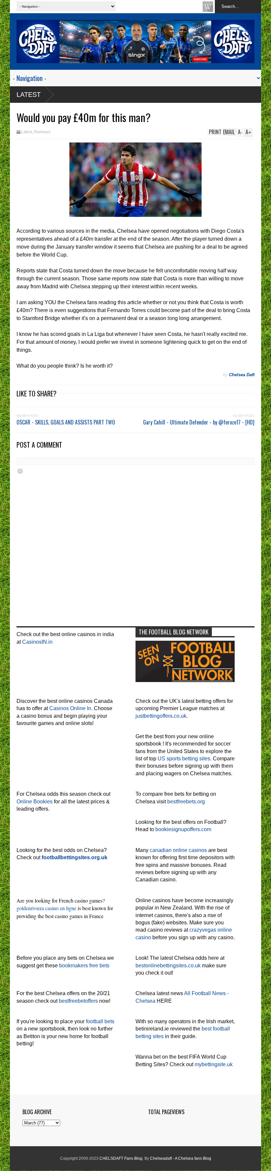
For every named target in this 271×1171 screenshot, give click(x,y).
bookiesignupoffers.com (183, 829)
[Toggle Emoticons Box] (20, 470)
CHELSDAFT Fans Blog (120, 1158)
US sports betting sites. (185, 758)
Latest (29, 94)
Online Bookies (35, 801)
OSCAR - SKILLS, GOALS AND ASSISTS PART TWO (66, 422)
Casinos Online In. (71, 708)
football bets (100, 1021)
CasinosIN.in (37, 642)
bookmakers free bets (84, 965)
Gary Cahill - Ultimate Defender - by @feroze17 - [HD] (198, 422)
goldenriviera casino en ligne (46, 908)
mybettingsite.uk (214, 1064)
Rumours (42, 132)
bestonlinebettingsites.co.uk (168, 965)
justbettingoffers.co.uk (161, 716)
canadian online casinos (178, 850)
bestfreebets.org (186, 801)
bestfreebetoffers (78, 1001)
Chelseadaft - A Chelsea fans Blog (180, 1158)
